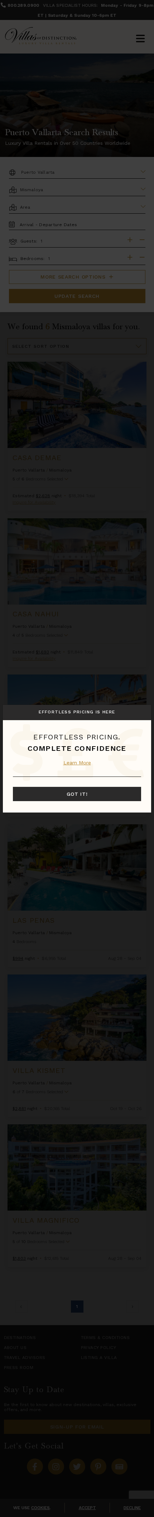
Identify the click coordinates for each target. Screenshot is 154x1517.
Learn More (77, 762)
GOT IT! (77, 794)
